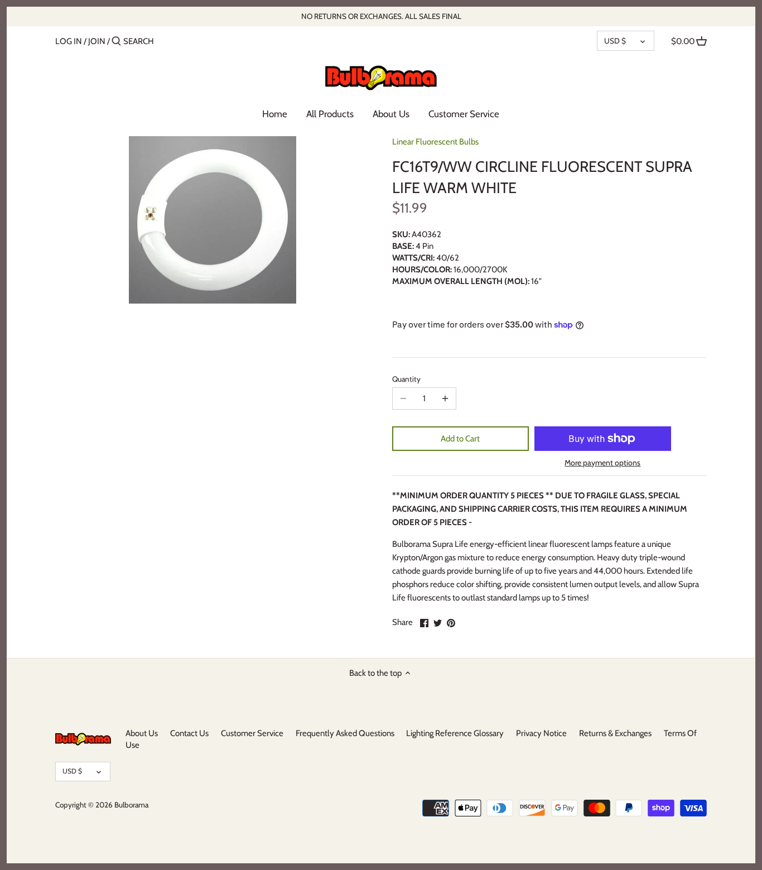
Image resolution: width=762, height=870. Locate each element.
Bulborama (131, 804)
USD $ (615, 40)
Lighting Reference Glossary (455, 733)
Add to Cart (460, 439)
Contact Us (189, 733)
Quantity (406, 378)
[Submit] (116, 41)
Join (96, 41)
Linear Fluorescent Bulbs (435, 142)
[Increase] (445, 398)
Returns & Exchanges (615, 733)
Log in (68, 41)
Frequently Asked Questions (345, 733)
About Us (142, 733)
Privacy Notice (541, 733)
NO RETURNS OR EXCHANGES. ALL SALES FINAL (381, 16)
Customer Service (252, 733)
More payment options (602, 463)
